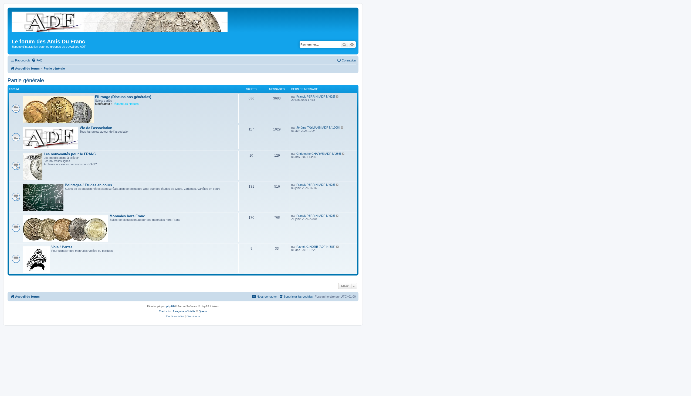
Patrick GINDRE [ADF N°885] (315, 246)
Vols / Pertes (61, 247)
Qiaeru (203, 311)
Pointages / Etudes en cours (88, 185)
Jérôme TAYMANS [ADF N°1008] (318, 127)
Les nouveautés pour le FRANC (70, 154)
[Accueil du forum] (120, 21)
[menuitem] (37, 60)
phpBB (170, 306)
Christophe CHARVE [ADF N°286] (318, 153)
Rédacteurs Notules (126, 103)
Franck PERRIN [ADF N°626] (315, 96)
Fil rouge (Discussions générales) (123, 97)
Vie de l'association (96, 128)
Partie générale (26, 80)
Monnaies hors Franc (127, 216)
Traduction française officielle (177, 311)
